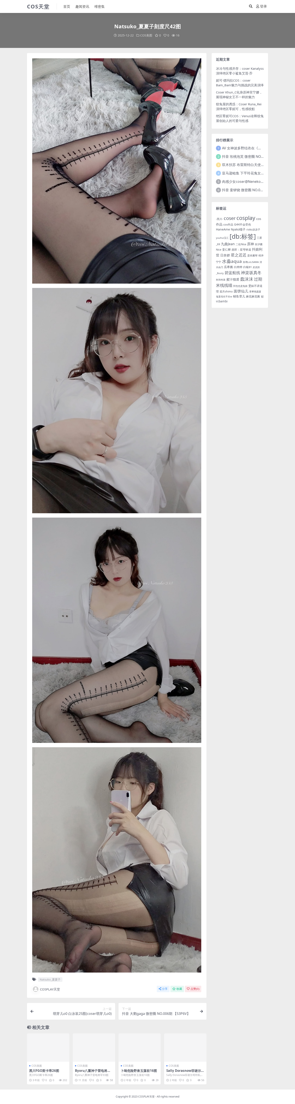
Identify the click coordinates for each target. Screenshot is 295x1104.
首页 (66, 6)
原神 (250, 244)
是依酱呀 (252, 255)
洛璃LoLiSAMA (251, 262)
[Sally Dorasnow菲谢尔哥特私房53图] (185, 1047)
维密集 (99, 6)
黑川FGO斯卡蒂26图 (44, 1070)
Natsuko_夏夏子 (50, 979)
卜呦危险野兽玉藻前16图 (139, 1070)
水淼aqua (232, 261)
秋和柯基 (220, 279)
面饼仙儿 (241, 291)
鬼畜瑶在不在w (224, 296)
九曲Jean (228, 244)
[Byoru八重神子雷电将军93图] (94, 1047)
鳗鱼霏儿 (239, 296)
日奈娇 (225, 255)
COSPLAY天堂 (50, 989)
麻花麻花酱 (253, 296)
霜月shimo (226, 291)
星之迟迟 (238, 254)
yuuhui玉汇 (222, 237)
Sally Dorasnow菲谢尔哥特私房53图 (183, 1072)
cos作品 (228, 224)
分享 (165, 988)
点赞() (194, 988)
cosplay (245, 217)
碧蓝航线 (232, 272)
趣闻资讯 (82, 6)
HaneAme (223, 229)
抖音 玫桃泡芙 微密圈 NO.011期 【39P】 (253, 156)
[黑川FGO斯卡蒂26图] (48, 1047)
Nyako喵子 (238, 229)
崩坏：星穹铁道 (241, 249)
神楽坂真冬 (251, 272)
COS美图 (146, 35)
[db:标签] (243, 236)
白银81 (247, 267)
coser (230, 218)
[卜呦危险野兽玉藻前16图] (140, 1047)
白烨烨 (238, 267)
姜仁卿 (226, 249)
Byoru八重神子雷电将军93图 (94, 1072)
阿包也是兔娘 (240, 285)
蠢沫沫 (246, 279)
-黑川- (219, 219)
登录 (263, 6)
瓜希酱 (228, 267)
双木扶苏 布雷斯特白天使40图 (245, 164)
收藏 (179, 988)
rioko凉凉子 (253, 229)
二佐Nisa (241, 244)
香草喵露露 (255, 291)
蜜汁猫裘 (232, 279)
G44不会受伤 (242, 224)
